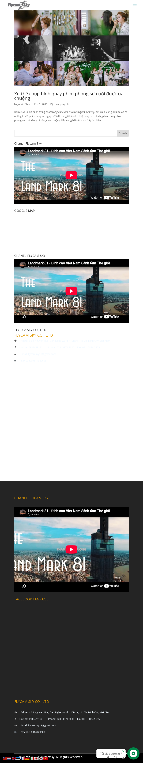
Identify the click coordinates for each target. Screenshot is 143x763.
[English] (14, 758)
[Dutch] (9, 758)
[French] (23, 758)
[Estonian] (18, 758)
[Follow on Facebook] (108, 757)
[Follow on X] (123, 757)
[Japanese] (36, 758)
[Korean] (41, 758)
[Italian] (32, 758)
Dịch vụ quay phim (60, 104)
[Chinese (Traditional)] (5, 758)
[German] (27, 758)
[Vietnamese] (45, 758)
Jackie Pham (24, 104)
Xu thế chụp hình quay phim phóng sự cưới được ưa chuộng (68, 95)
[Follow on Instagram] (115, 757)
